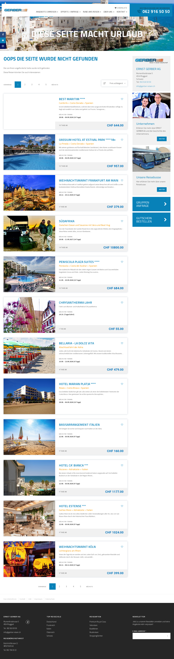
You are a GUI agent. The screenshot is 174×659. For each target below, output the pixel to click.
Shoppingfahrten (96, 636)
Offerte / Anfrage (70, 12)
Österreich (51, 632)
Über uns (108, 12)
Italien (49, 628)
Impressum (38, 599)
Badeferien (94, 628)
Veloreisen (93, 625)
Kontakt (121, 12)
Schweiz (50, 636)
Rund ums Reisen (91, 12)
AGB (29, 599)
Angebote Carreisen (46, 12)
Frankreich (51, 625)
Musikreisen (94, 632)
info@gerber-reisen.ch (145, 86)
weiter (162, 139)
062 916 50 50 (145, 82)
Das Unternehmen (10, 599)
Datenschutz (50, 599)
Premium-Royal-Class (98, 621)
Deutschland (51, 621)
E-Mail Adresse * (139, 631)
